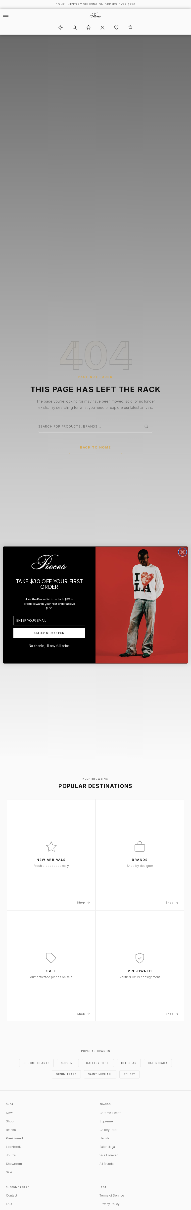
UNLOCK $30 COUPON (49, 633)
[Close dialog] (182, 552)
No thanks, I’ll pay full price (49, 646)
